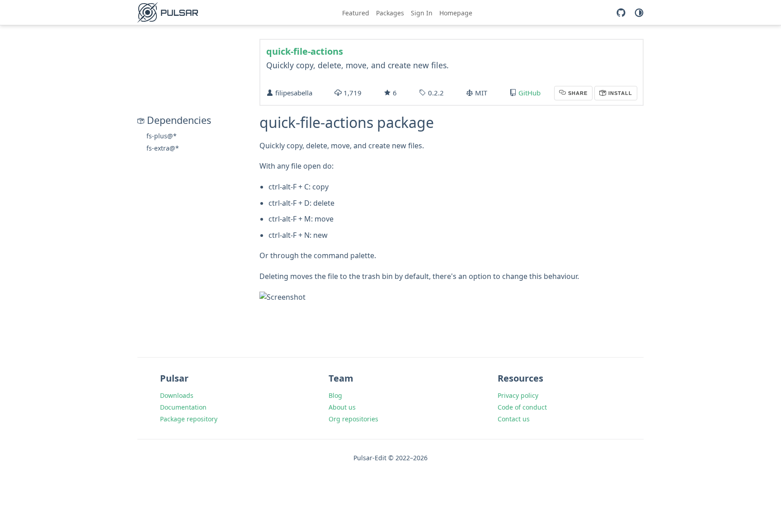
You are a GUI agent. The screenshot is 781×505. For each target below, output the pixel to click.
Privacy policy (518, 395)
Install (619, 93)
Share (577, 93)
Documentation (183, 407)
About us (342, 407)
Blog (335, 395)
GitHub (529, 92)
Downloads (176, 395)
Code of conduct (522, 407)
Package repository (188, 419)
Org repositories (353, 419)
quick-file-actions (304, 51)
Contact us (514, 419)
